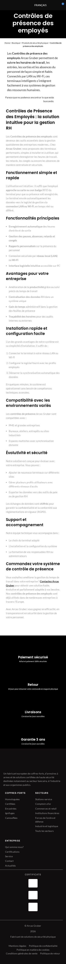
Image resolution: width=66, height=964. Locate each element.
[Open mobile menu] (24, 5)
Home (7, 43)
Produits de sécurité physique (35, 43)
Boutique (16, 43)
